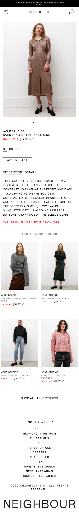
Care (39, 442)
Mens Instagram (39, 471)
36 (11, 149)
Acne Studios (14, 131)
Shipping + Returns (39, 433)
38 (17, 149)
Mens (56, 2)
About (39, 428)
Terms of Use (39, 447)
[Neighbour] (39, 12)
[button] (33, 122)
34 (5, 149)
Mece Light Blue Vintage (16, 375)
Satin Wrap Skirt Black (55, 298)
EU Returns (39, 438)
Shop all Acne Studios (39, 398)
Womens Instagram (39, 466)
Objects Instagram (39, 475)
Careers (39, 452)
